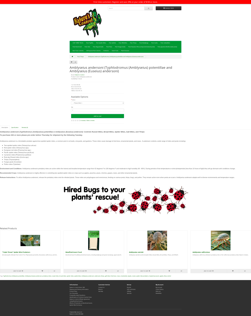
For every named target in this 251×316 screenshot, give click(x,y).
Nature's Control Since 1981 (77, 287)
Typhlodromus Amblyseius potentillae (13, 276)
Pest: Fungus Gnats (120, 47)
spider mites (70, 276)
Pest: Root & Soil (77, 47)
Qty (72, 107)
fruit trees (113, 276)
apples (161, 276)
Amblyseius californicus (201, 252)
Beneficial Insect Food (74, 252)
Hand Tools (115, 51)
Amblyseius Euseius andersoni (33, 276)
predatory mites (46, 276)
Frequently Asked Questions (77, 295)
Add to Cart (97, 116)
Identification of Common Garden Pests (81, 297)
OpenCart (79, 312)
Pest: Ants (87, 47)
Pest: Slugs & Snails (98, 47)
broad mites (62, 276)
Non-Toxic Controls (78, 51)
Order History (159, 289)
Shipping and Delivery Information (79, 289)
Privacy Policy (73, 291)
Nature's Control (79, 75)
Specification (14, 127)
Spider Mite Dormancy (76, 305)
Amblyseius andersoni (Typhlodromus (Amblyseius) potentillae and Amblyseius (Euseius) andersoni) (115, 56)
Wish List (158, 291)
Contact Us (101, 287)
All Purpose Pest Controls (93, 51)
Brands (129, 287)
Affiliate (129, 291)
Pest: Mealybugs (143, 43)
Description (5, 127)
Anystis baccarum (154, 276)
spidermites (77, 276)
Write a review (90, 120)
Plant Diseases (125, 51)
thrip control (167, 276)
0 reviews (83, 120)
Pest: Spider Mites (101, 43)
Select (73, 100)
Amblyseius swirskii (136, 252)
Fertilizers (106, 51)
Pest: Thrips (133, 43)
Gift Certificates (131, 289)
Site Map (100, 291)
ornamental (123, 276)
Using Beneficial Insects (76, 301)
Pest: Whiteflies (123, 43)
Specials (129, 293)
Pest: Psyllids (89, 43)
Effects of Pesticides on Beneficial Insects (81, 303)
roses (118, 276)
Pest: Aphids (112, 43)
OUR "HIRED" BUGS (78, 43)
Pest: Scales (154, 43)
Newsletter (159, 293)
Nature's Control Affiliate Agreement (80, 299)
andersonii (97, 276)
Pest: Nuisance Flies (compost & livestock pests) (141, 47)
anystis (129, 276)
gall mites (107, 276)
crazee (134, 276)
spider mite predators (142, 276)
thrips (102, 276)
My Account (159, 287)
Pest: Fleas (109, 47)
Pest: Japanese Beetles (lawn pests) (167, 47)
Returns (100, 289)
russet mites (55, 276)
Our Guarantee (74, 293)
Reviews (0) (25, 127)
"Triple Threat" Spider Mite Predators (16, 252)
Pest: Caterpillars (165, 43)
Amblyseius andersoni (88, 276)
